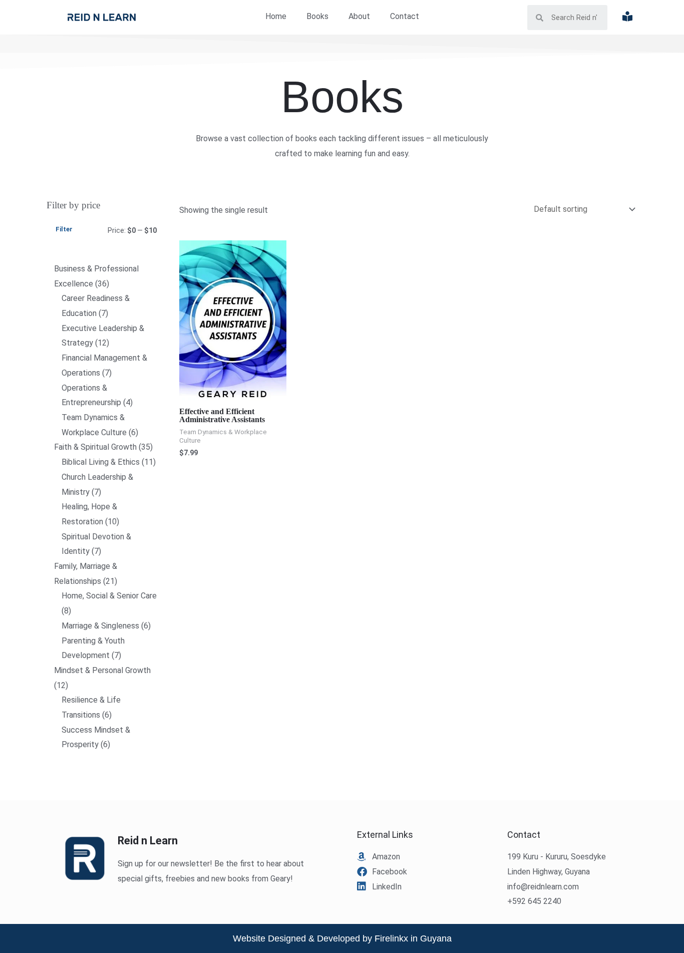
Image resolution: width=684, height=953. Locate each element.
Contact (404, 16)
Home (275, 16)
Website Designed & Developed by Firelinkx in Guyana (342, 938)
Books (317, 16)
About (359, 16)
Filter (64, 229)
